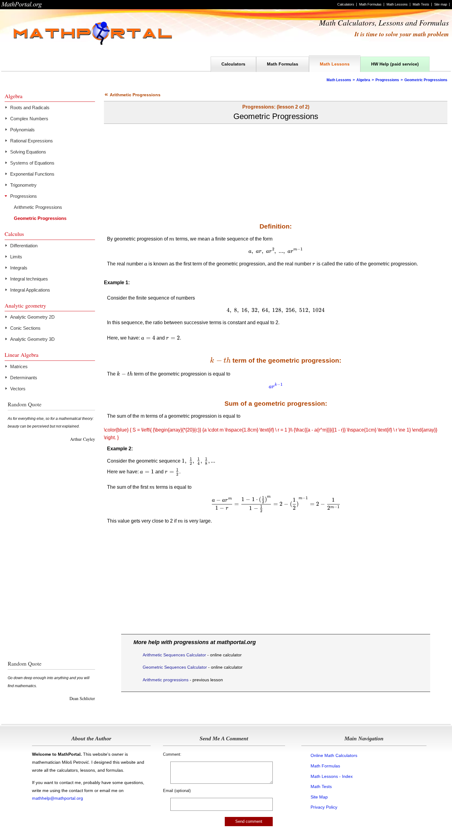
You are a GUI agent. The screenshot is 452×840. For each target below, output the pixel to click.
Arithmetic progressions (165, 679)
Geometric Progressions (40, 218)
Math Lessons (397, 4)
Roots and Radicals (30, 107)
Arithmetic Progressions (133, 94)
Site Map (319, 796)
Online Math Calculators (334, 755)
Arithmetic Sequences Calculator (174, 654)
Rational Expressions (31, 140)
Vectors (18, 388)
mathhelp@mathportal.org (57, 798)
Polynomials (22, 129)
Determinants (23, 377)
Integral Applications (30, 290)
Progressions (387, 80)
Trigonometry (23, 185)
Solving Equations (28, 151)
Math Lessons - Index (332, 776)
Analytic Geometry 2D (32, 317)
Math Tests (421, 4)
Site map (440, 4)
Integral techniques (29, 278)
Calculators (345, 4)
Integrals (18, 267)
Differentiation (24, 245)
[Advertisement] (275, 170)
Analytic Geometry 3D (32, 339)
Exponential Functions (32, 174)
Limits (16, 256)
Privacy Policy (324, 807)
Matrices (19, 366)
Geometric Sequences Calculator (175, 667)
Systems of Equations (32, 162)
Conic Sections (25, 328)
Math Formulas (370, 4)
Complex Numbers (29, 118)
